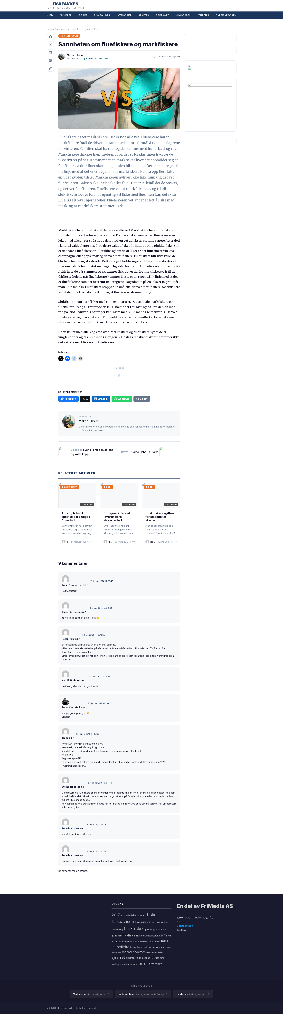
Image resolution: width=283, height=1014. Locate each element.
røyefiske (157, 952)
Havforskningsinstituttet (148, 935)
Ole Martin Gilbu (163, 947)
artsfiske (131, 915)
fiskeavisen (123, 921)
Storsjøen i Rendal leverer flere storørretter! (117, 516)
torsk (162, 958)
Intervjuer (124, 15)
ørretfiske (155, 964)
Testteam (182, 930)
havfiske (128, 935)
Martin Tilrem (75, 55)
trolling (115, 964)
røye (148, 952)
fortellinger (69, 36)
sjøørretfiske (133, 957)
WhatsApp (124, 398)
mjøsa (151, 947)
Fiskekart (162, 15)
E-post (143, 398)
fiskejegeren (157, 922)
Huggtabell (184, 15)
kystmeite (155, 941)
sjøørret (118, 957)
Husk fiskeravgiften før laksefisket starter (159, 516)
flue (166, 922)
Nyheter (65, 15)
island (114, 942)
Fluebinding (117, 930)
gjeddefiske (159, 929)
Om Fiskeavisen (226, 15)
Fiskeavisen (61, 1008)
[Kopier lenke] (50, 68)
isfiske (166, 935)
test (153, 958)
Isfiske (82, 15)
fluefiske (133, 929)
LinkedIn (103, 398)
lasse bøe (136, 947)
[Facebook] (50, 37)
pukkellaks (116, 952)
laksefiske (120, 946)
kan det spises (125, 941)
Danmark (141, 915)
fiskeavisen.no (143, 922)
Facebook (70, 398)
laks (164, 941)
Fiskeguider (102, 15)
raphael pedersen (134, 952)
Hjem (50, 15)
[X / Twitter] (50, 44)
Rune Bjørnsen (70, 828)
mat (145, 947)
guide (114, 935)
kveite (136, 941)
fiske (152, 914)
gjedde (148, 929)
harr (120, 935)
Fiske (107, 487)
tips (157, 958)
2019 (123, 916)
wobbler (134, 964)
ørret (143, 963)
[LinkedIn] (50, 52)
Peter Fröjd (68, 638)
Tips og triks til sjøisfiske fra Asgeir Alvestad (76, 516)
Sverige (146, 958)
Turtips (203, 15)
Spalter (143, 15)
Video (127, 964)
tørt (121, 964)
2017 (116, 915)
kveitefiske (145, 942)
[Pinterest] (50, 60)
